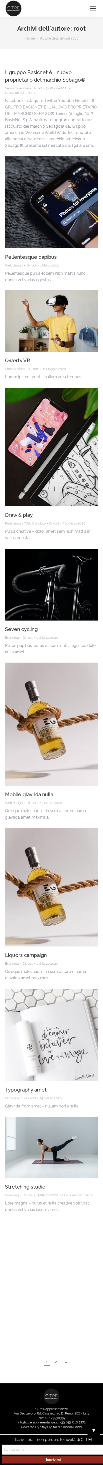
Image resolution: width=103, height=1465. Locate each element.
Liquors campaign (26, 955)
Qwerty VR (17, 361)
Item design (13, 1098)
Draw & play (19, 515)
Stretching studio (25, 1187)
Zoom (44, 202)
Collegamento (38, 584)
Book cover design (27, 1321)
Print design (14, 523)
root (80, 28)
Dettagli (58, 202)
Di (37, 88)
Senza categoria (17, 88)
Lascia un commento (20, 93)
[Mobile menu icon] (93, 8)
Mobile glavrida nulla (29, 794)
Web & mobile (35, 523)
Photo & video (15, 369)
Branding (12, 637)
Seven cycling (21, 629)
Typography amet (26, 1090)
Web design (14, 265)
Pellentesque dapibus (31, 257)
